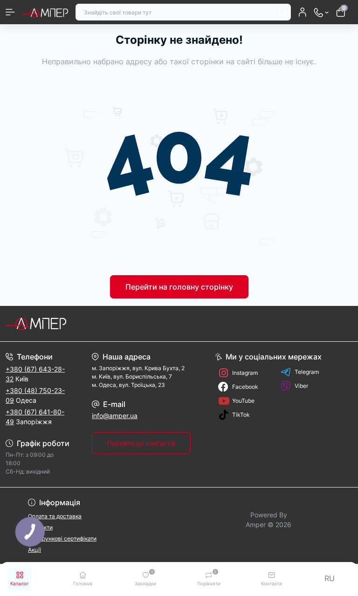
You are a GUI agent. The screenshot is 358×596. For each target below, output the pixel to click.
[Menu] (10, 12)
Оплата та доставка (55, 516)
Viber (301, 385)
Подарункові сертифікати (62, 538)
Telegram (307, 371)
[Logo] (45, 12)
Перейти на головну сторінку (179, 286)
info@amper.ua (115, 416)
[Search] (282, 12)
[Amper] (60, 323)
